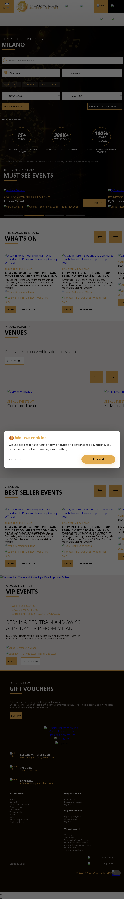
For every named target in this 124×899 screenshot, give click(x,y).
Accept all (98, 459)
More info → (15, 459)
